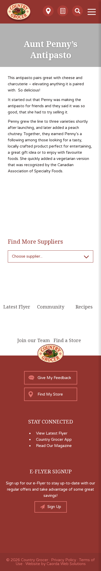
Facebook (57, 530)
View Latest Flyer (51, 433)
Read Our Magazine (54, 445)
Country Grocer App (54, 439)
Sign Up (54, 506)
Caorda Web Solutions (66, 563)
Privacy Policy (63, 560)
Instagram (43, 530)
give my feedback (54, 377)
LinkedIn (71, 530)
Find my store (50, 394)
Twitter (30, 530)
